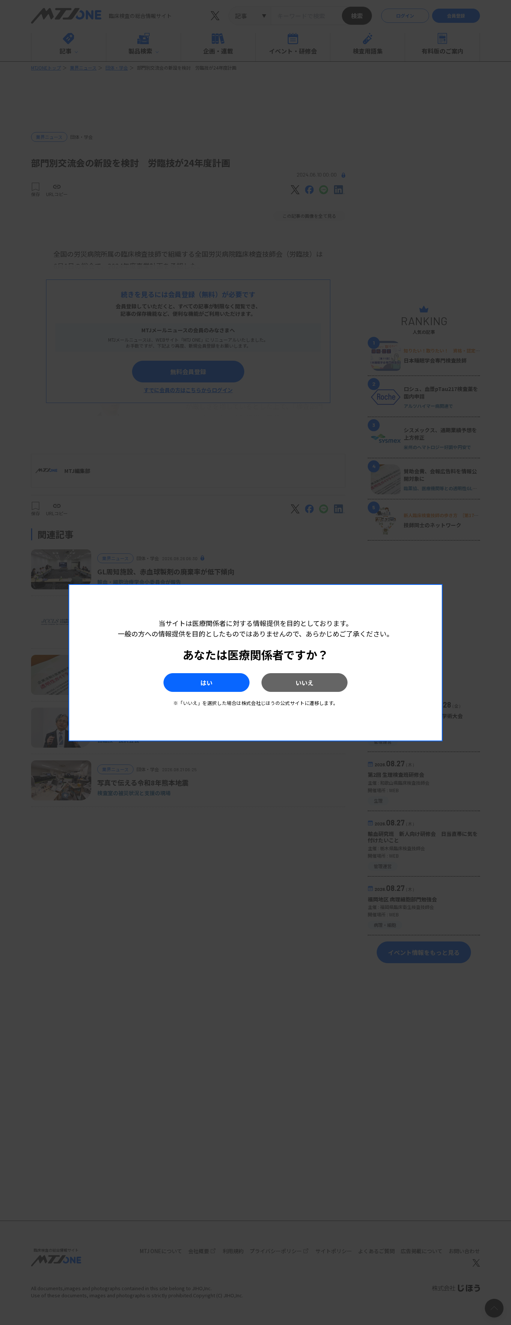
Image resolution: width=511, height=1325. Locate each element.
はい (206, 682)
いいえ (304, 682)
